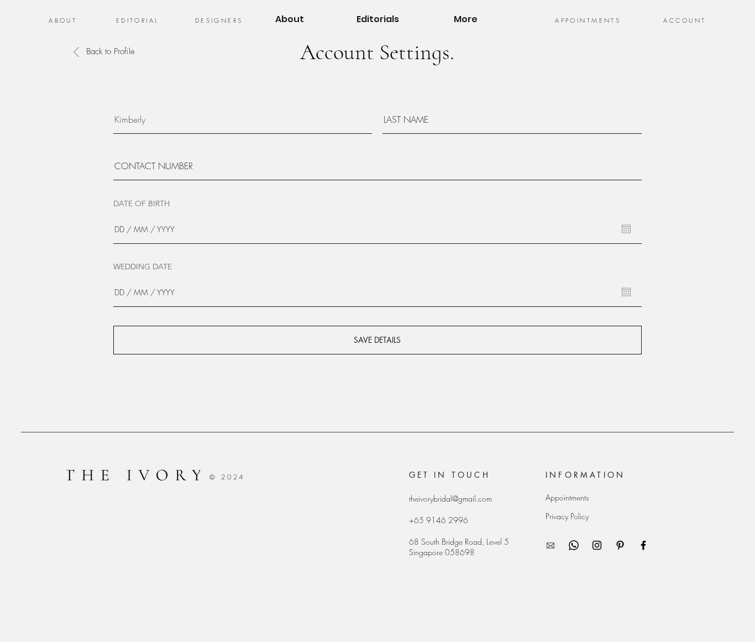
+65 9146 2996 (438, 520)
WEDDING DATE (142, 266)
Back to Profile (110, 51)
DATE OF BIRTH (141, 203)
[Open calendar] (626, 229)
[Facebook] (643, 545)
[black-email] (550, 545)
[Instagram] (597, 545)
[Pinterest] (620, 545)
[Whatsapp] (574, 545)
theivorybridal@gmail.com (450, 498)
